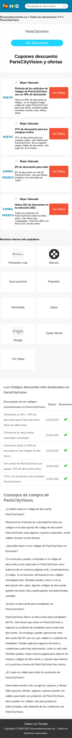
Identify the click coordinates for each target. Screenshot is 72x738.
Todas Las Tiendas (36, 723)
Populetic (54, 281)
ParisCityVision (9, 19)
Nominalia (18, 307)
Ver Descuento (37, 43)
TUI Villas (18, 359)
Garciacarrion (18, 281)
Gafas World (54, 333)
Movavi (54, 262)
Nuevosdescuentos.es (13, 16)
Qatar (54, 307)
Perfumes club (18, 262)
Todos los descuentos (43, 16)
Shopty (18, 340)
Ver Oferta (59, 92)
